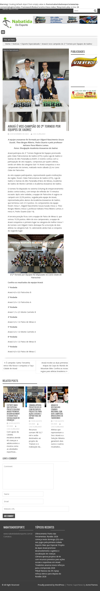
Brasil (10, 388)
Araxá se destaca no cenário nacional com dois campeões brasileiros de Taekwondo (57, 411)
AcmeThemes (92, 585)
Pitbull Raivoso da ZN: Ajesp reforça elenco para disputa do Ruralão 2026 (48, 574)
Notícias (15, 44)
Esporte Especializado (30, 44)
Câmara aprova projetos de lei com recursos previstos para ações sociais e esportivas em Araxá (35, 411)
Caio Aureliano (39, 134)
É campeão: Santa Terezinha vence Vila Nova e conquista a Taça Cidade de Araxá (18, 365)
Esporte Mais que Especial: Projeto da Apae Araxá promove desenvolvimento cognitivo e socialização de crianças (13, 412)
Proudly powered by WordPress (51, 585)
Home (7, 44)
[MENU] (3, 32)
